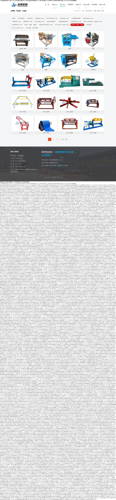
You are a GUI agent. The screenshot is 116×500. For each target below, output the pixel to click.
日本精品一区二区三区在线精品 (85, 392)
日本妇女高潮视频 (65, 200)
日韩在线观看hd (33, 410)
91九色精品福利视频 (61, 195)
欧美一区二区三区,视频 (108, 329)
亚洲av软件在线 (102, 281)
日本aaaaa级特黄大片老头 (85, 246)
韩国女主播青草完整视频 (57, 362)
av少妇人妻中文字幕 (93, 287)
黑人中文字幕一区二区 (49, 358)
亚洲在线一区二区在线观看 (43, 419)
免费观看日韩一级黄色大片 (102, 324)
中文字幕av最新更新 (103, 288)
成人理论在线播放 (32, 288)
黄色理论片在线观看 (40, 287)
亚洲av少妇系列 (92, 404)
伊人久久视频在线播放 (74, 353)
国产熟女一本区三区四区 (29, 296)
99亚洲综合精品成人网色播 (84, 284)
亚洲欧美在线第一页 (58, 228)
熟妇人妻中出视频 (103, 332)
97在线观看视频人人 (39, 269)
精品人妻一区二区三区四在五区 (43, 267)
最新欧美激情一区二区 (68, 410)
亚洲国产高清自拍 (19, 309)
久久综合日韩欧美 (111, 245)
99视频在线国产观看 (58, 230)
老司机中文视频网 (30, 260)
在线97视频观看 (50, 410)
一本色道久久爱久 (100, 416)
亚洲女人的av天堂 (52, 404)
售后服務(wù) (94, 5)
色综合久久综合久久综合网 (109, 374)
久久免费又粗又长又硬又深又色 (55, 416)
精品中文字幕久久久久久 (63, 215)
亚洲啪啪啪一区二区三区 (56, 318)
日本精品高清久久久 (49, 371)
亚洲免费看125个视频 (45, 341)
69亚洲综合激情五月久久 (27, 312)
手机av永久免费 (53, 246)
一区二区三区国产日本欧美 (39, 278)
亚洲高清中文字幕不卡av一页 (49, 326)
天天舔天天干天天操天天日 (42, 197)
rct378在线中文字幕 (44, 188)
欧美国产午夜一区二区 (20, 386)
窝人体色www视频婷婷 (60, 240)
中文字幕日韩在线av (72, 248)
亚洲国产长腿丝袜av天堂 (83, 350)
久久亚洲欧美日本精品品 (48, 296)
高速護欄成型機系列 (63, 21)
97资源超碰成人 (32, 195)
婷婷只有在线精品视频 (10, 279)
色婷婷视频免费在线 (92, 385)
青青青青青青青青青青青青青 (57, 192)
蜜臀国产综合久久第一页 (87, 335)
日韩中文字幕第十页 (79, 222)
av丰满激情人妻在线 (109, 321)
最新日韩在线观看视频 (91, 249)
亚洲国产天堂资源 (83, 269)
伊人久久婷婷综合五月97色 (25, 266)
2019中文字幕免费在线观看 (50, 327)
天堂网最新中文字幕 (79, 278)
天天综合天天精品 (59, 383)
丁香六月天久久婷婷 (85, 207)
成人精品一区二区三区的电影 (97, 373)
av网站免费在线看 (93, 207)
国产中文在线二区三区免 (89, 300)
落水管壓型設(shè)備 (40, 21)
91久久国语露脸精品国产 (43, 329)
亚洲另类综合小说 (79, 210)
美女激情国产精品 (53, 418)
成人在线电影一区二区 (105, 201)
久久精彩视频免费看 (88, 395)
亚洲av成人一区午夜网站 (72, 321)
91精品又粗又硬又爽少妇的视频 (78, 213)
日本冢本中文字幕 (106, 254)
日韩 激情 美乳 (42, 338)
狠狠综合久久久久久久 (68, 254)
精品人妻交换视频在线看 (99, 219)
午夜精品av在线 (42, 356)
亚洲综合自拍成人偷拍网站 (107, 210)
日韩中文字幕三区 (62, 412)
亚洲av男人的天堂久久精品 (54, 221)
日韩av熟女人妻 (27, 294)
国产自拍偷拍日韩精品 (98, 257)
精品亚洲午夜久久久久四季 (81, 412)
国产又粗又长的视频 (10, 249)
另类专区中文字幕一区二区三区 (24, 239)
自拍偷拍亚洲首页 (63, 227)
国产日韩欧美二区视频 (70, 210)
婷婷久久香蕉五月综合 (31, 251)
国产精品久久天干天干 (12, 216)
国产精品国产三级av (10, 206)
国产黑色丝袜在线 (87, 261)
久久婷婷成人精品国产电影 (30, 207)
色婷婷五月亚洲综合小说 (80, 191)
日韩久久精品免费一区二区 (100, 355)
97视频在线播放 (58, 279)
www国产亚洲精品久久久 (10, 373)
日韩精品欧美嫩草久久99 (53, 297)
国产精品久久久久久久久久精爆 (75, 356)
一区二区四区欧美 (60, 332)
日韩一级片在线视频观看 (99, 338)
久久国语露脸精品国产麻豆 (50, 376)
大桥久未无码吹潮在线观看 (7, 192)
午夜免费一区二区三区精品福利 (108, 337)
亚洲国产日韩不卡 (74, 266)
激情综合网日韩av (90, 255)
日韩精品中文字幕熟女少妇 (97, 252)
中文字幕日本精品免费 (11, 355)
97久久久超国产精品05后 (102, 362)
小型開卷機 (93, 69)
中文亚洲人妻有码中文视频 (18, 303)
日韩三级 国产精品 (43, 425)
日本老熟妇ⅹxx (21, 305)
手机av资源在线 (6, 306)
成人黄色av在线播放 (7, 421)
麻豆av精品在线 (48, 234)
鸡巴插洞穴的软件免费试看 (62, 275)
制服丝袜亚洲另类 (85, 234)
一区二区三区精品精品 (48, 245)
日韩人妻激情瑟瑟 (26, 215)
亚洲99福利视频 (72, 424)
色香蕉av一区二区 (78, 219)
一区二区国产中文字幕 (32, 218)
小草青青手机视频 (7, 266)
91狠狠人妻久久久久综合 (49, 374)
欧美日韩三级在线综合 (9, 370)
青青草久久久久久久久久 (67, 318)
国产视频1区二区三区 (17, 341)
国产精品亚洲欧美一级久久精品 (103, 385)
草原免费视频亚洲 (33, 297)
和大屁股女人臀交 (108, 248)
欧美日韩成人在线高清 (14, 379)
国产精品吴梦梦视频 (55, 227)
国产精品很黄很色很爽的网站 (20, 210)
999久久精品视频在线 (81, 185)
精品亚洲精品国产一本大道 (79, 290)
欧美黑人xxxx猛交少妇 (37, 203)
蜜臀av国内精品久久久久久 (5, 361)
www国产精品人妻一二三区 (110, 257)
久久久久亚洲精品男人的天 (61, 326)
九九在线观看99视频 (34, 343)
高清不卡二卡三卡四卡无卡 (92, 185)
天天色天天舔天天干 (5, 186)
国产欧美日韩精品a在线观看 (40, 257)
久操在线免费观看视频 (63, 407)
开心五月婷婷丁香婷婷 (75, 311)
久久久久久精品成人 (53, 209)
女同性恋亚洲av (4, 329)
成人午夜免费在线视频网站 (74, 246)
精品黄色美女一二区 (96, 210)
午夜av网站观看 (90, 333)
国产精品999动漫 (28, 371)
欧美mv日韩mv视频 (55, 421)
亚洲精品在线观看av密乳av (62, 191)
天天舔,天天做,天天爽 (53, 350)
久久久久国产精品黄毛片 (57, 276)
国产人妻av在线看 (35, 305)
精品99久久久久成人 (78, 257)
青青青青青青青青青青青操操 (15, 293)
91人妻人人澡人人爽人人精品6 (22, 367)
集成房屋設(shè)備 (64, 18)
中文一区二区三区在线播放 (30, 206)
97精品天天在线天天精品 (97, 233)
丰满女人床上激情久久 (103, 185)
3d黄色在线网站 (22, 246)
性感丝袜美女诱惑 (80, 216)
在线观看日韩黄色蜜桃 (97, 189)
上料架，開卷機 (69, 90)
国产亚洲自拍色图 (105, 418)
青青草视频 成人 (46, 407)
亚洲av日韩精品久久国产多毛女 (6, 194)
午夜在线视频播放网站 (42, 297)
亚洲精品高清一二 (30, 364)
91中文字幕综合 (26, 186)
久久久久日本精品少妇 (110, 266)
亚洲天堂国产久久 (93, 194)
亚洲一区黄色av (64, 236)
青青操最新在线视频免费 (66, 341)
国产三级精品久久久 (111, 192)
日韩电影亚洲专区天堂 (89, 240)
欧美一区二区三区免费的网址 (101, 267)
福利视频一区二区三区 (62, 330)
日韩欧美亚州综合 (47, 192)
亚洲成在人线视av (49, 210)
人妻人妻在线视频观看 (78, 300)
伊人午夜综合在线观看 (107, 305)
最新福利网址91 (76, 386)
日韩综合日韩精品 (20, 418)
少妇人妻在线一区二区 (44, 233)
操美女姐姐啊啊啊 (112, 404)
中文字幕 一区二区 (20, 257)
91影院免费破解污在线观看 (76, 302)
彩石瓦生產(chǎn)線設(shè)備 (62, 24)
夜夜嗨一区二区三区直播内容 (87, 341)
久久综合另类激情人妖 (91, 327)
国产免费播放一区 (54, 407)
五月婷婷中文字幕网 (4, 314)
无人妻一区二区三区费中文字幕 (29, 261)
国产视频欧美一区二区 (30, 231)
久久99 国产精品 (65, 282)
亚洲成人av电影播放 (94, 379)
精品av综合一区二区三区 (46, 266)
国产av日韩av (35, 213)
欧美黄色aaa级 (74, 288)
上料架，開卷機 (46, 90)
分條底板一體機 (22, 48)
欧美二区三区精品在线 (33, 281)
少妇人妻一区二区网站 (6, 332)
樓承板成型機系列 (51, 21)
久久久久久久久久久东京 (24, 403)
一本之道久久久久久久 (97, 392)
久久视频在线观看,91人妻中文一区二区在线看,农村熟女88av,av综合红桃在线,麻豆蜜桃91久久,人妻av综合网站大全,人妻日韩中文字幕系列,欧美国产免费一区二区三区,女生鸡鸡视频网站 (38, 0)
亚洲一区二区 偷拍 (83, 218)
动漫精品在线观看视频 (52, 335)
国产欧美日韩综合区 (54, 272)
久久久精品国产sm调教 (61, 327)
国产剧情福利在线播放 (62, 337)
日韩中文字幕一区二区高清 (81, 263)
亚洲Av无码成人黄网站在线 (62, 356)
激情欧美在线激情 (59, 290)
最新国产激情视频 (110, 273)
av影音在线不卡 (17, 222)
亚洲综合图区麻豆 (30, 330)
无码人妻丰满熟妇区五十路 (82, 385)
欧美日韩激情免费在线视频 (38, 371)
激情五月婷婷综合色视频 (68, 388)
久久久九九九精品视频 (33, 198)
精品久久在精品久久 (11, 209)
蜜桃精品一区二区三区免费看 (39, 340)
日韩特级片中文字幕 (56, 312)
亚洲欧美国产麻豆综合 (7, 191)
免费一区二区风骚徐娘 (16, 297)
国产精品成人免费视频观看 (52, 242)
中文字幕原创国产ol (17, 230)
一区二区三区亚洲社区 (63, 284)
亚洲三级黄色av (51, 197)
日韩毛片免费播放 (21, 231)
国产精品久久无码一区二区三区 (12, 335)
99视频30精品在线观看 (10, 285)
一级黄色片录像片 (20, 237)
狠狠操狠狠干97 (85, 352)
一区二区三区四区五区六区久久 (35, 204)
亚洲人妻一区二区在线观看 (28, 230)
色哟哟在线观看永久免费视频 (50, 330)
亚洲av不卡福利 (75, 392)
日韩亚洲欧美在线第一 (43, 386)
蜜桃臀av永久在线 (77, 346)
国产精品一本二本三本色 (102, 246)
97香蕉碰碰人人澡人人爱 (41, 365)
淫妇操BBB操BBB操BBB (36, 225)
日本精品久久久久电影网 (67, 225)
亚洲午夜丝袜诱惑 (59, 374)
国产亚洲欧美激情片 (67, 276)
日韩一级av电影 (64, 312)
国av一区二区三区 (18, 215)
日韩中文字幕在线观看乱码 (49, 306)
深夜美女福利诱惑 (28, 237)
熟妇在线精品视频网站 (60, 293)
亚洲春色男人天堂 (51, 255)
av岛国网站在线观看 (78, 415)
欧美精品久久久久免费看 (52, 261)
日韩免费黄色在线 (82, 374)
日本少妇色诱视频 (31, 374)
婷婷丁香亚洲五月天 (36, 266)
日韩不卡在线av (77, 212)
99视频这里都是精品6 (71, 305)
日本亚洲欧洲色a (13, 245)
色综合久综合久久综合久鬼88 (29, 309)
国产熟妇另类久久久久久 (80, 231)
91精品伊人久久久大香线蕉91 (13, 428)
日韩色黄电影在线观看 (9, 225)
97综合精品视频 (81, 251)
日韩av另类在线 (66, 413)
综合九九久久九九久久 (90, 416)
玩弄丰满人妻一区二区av (72, 206)
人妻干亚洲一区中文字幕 (37, 227)
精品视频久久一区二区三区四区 (69, 368)
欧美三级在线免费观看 (105, 216)
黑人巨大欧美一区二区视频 (25, 323)
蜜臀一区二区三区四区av (41, 332)
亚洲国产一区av (104, 212)
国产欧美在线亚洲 (61, 373)
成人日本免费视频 (64, 221)
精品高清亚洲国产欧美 (62, 380)
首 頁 (47, 4)
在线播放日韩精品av (20, 203)
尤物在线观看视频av (99, 317)
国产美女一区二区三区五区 (98, 367)
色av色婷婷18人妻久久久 (92, 400)
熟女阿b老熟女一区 (5, 200)
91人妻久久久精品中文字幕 (95, 398)
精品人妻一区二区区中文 (72, 243)
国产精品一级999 (112, 303)
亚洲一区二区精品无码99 (87, 343)
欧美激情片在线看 (35, 185)
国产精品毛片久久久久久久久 (15, 224)
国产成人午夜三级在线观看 (62, 185)
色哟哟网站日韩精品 (87, 210)
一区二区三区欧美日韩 (62, 386)
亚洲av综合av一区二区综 (19, 197)
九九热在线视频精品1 (24, 291)
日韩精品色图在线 (104, 225)
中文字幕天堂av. (18, 285)
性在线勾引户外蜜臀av (73, 186)
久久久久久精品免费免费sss (10, 367)
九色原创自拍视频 (88, 242)
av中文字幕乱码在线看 (77, 276)
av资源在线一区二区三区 (30, 197)
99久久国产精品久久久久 (41, 261)
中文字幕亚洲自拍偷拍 (82, 248)
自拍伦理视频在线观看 (40, 249)
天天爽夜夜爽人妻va (28, 308)
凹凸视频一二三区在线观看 (38, 237)
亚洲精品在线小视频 (18, 236)
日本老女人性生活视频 (64, 270)
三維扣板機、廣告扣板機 (32, 27)
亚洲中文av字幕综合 (4, 311)
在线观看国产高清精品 (11, 237)
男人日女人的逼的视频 (74, 422)
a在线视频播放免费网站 (85, 215)
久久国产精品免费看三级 (26, 188)
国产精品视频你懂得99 (101, 192)
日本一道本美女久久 (75, 239)
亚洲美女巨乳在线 (107, 200)
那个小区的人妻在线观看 (75, 207)
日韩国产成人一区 (44, 285)
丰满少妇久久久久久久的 (12, 305)
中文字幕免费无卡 (61, 188)
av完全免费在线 (28, 203)
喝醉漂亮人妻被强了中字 (12, 350)
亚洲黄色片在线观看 (30, 391)
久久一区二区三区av (90, 245)
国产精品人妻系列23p (100, 389)
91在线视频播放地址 (56, 266)
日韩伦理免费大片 (47, 424)
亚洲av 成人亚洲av (11, 364)
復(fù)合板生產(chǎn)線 (17, 27)
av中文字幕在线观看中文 (58, 299)
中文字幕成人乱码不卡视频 (27, 320)
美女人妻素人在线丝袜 (85, 397)
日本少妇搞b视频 (35, 233)
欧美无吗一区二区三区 (104, 383)
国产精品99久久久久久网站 (76, 324)
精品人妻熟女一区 (33, 212)
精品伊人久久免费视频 (60, 257)
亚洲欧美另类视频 (12, 267)
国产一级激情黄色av (20, 276)
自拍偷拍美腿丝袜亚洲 (93, 291)
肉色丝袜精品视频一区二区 (51, 392)
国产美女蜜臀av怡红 (53, 349)
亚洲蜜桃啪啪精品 (82, 249)
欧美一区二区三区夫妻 (104, 320)
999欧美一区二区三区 (29, 257)
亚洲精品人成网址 (82, 293)
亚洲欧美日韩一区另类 (107, 188)
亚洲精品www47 (44, 221)
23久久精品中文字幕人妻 (9, 309)
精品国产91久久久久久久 (31, 255)
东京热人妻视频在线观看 (57, 413)
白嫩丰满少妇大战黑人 (12, 239)
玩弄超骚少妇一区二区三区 (97, 318)
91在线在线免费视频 (58, 300)
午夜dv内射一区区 (86, 276)
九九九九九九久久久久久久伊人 (60, 245)
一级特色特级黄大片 (27, 213)
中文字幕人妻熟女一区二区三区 (96, 221)
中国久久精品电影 (97, 418)
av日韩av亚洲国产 (47, 367)
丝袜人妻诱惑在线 (83, 326)
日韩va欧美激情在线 (20, 340)
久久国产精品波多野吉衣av (63, 308)
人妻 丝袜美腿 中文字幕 (55, 213)
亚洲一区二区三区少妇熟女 (39, 216)
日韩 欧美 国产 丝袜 (73, 294)
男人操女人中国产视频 (63, 252)
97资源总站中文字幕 (71, 380)
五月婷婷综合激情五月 (27, 341)
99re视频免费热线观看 (14, 323)
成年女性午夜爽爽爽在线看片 (63, 404)
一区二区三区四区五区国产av (20, 419)
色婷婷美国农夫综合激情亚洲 (72, 293)
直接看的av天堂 (90, 188)
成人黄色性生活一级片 (79, 358)
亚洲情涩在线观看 (100, 309)
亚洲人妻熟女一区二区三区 (50, 237)
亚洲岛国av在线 (37, 362)
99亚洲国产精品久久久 (50, 428)
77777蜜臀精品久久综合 (66, 213)
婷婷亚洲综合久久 (46, 318)
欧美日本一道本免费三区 (78, 209)
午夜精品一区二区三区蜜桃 (59, 210)
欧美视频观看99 (3, 258)
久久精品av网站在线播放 (85, 201)
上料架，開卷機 (22, 90)
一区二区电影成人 (6, 228)
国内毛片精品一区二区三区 (49, 290)
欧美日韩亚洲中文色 (39, 374)
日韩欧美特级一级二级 (4, 318)
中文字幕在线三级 (22, 391)
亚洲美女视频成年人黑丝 (100, 364)
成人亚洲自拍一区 (81, 197)
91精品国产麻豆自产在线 (56, 225)
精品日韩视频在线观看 (68, 355)
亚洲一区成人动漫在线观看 (34, 359)
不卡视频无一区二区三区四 (57, 403)
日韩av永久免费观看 (70, 382)
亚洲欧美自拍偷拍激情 (20, 242)
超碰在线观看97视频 (93, 353)
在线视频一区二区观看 (54, 427)
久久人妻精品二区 (63, 305)
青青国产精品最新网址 (31, 267)
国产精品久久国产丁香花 (37, 273)
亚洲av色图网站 (9, 234)
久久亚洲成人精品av (55, 320)
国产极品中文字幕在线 (43, 344)
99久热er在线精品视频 (38, 326)
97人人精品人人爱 (4, 257)
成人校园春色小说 (102, 330)
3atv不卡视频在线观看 (8, 272)
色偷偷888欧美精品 (100, 249)
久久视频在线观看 (111, 312)
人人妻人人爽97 (57, 200)
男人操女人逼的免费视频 (61, 314)
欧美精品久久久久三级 (11, 418)
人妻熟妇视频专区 (41, 264)
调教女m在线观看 (63, 243)
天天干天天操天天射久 (91, 294)
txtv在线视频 (110, 215)
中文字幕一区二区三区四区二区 (70, 224)
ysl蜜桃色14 (45, 349)
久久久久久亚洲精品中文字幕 (32, 386)
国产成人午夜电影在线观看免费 (30, 395)
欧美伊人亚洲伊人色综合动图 (42, 252)
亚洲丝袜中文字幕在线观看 (86, 189)
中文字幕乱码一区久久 (63, 350)
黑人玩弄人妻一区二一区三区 (104, 400)
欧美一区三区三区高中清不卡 (84, 260)
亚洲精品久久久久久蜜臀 (42, 255)
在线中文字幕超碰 (87, 209)
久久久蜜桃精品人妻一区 (34, 243)
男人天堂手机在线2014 (111, 355)
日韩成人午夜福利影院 (32, 353)
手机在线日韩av (54, 321)
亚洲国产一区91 (10, 197)
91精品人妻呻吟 (71, 191)
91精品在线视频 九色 (13, 430)
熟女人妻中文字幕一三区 (38, 219)
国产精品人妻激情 (7, 297)
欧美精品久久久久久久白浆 (48, 230)
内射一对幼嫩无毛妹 (47, 299)
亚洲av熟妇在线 (28, 430)
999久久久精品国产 (4, 275)
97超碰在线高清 (52, 185)
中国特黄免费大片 (95, 320)
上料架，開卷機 (93, 90)
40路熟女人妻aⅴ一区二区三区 (101, 300)
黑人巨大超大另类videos (39, 327)
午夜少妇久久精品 (21, 245)
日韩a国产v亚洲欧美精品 (47, 362)
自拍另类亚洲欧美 (17, 382)
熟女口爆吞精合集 (109, 401)
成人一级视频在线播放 (30, 365)
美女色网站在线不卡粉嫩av (40, 364)
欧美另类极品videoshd (103, 296)
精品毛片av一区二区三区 (64, 422)
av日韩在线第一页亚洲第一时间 (64, 343)
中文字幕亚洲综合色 (102, 287)
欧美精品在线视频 (88, 216)
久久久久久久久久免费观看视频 (63, 194)
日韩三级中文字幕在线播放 (64, 311)
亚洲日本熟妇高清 (97, 358)
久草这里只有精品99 (54, 412)
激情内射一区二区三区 (57, 324)
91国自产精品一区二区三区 (24, 410)
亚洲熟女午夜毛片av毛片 (68, 415)
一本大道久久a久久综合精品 (36, 215)
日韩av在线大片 (25, 224)
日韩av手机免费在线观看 (89, 203)
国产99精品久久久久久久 (23, 397)
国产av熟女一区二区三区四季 (10, 248)
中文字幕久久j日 (59, 281)
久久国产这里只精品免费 (61, 251)
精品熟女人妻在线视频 (95, 260)
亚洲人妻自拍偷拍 (69, 212)
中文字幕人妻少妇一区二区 (80, 418)
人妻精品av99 (29, 388)
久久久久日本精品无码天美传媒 (62, 338)
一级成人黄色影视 (109, 389)
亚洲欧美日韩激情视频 (102, 412)
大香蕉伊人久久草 (55, 305)
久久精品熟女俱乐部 (54, 422)
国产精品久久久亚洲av (15, 338)
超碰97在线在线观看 (82, 282)
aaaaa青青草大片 (36, 308)
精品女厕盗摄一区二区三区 (52, 377)
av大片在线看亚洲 (86, 302)
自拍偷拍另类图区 (81, 312)
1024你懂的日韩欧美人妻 (99, 376)
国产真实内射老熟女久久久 (60, 382)
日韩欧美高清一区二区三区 (57, 254)
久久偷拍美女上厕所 (106, 284)
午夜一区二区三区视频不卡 (54, 260)
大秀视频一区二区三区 (42, 212)
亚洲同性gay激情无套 (64, 207)
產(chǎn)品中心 (62, 5)
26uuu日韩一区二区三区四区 (81, 198)
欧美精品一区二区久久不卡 (24, 282)
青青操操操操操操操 (94, 421)
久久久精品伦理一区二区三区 (68, 416)
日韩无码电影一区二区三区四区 (12, 198)
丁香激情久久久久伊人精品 (13, 281)
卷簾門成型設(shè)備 (76, 21)
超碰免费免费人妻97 (37, 303)
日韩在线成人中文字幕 (8, 388)
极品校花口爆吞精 (18, 258)
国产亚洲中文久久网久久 (62, 216)
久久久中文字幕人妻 (27, 285)
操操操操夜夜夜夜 (84, 291)
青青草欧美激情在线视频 (53, 198)
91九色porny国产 (30, 240)
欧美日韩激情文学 (80, 370)
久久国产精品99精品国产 (74, 275)
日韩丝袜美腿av (59, 355)
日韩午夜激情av (18, 346)
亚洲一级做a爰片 (98, 218)
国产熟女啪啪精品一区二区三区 (50, 189)
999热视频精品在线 (73, 258)
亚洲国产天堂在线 (16, 299)
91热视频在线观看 (107, 263)
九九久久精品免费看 (86, 340)
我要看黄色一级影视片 (94, 332)
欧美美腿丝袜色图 (38, 230)
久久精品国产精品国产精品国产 (76, 200)
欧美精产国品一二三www (104, 195)
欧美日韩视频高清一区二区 (93, 243)
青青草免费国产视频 (42, 198)
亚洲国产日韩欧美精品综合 (14, 219)
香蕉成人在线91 (13, 330)
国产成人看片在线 (111, 407)
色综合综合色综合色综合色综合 (60, 309)
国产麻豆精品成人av (96, 212)
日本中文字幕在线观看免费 (18, 326)
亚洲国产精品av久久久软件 (51, 337)
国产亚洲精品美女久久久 (26, 321)
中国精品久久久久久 (59, 370)
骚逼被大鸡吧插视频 (30, 355)
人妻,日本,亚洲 (54, 204)
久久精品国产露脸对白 (41, 383)
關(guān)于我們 (54, 5)
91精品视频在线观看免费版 (20, 260)
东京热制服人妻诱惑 (74, 194)
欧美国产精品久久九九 (21, 267)
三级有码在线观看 (110, 326)
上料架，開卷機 (46, 111)
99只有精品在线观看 (46, 368)
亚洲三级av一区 (3, 305)
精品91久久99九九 (51, 231)
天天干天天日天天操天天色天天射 (83, 237)
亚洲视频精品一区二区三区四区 (47, 302)
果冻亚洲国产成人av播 (73, 284)
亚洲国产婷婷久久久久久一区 (15, 409)
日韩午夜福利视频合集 (15, 228)
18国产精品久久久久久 (33, 344)
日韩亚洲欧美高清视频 (93, 230)
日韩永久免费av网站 (109, 299)
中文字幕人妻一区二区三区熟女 (82, 285)
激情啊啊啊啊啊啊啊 (73, 236)
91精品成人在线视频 (35, 412)
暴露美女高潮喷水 (40, 288)
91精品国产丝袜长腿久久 (83, 206)
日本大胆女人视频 (44, 416)
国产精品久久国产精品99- (105, 242)
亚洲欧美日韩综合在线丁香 (71, 197)
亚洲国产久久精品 (19, 249)
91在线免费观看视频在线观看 (8, 394)
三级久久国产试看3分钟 (102, 407)
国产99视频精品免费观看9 (13, 284)
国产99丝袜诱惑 (36, 276)
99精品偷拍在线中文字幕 (7, 227)
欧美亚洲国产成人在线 (67, 279)
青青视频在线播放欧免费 (96, 224)
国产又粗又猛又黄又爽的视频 (86, 275)
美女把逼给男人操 (7, 302)
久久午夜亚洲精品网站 (22, 327)
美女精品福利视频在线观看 (71, 303)
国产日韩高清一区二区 (22, 248)
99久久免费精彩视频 (23, 198)
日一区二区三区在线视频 (74, 338)
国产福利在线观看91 (47, 236)
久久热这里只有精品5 (50, 332)
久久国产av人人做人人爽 (8, 215)
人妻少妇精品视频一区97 (103, 228)
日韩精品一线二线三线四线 (83, 221)
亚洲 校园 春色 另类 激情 (62, 189)
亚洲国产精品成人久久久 (40, 355)
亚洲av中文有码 (24, 222)
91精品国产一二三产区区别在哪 (68, 395)
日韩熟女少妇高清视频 (70, 188)
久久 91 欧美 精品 (104, 215)
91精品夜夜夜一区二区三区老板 (95, 352)
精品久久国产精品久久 (68, 290)
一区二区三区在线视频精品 (98, 197)
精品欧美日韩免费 (93, 258)
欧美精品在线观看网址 (10, 263)
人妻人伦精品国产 (84, 296)
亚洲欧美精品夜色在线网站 (91, 406)
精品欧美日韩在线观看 (95, 276)
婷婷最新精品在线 (58, 264)
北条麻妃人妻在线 (81, 365)
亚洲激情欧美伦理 (42, 281)
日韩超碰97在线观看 (81, 333)
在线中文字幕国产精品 (17, 324)
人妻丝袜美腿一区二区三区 (96, 284)
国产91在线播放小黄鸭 (95, 215)
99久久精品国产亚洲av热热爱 (44, 294)
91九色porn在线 (34, 294)
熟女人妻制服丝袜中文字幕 (37, 299)
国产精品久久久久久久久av (36, 189)
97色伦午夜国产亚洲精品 (109, 415)
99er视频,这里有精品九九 (61, 315)
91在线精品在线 (46, 227)
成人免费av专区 (68, 392)
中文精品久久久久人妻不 (100, 255)
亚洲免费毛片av (41, 400)
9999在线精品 (51, 425)
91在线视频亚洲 (108, 349)
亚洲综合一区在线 (84, 192)
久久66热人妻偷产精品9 (84, 422)
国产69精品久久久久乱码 (101, 213)
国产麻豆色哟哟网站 (85, 346)
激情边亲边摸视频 (70, 198)
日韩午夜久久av (54, 215)
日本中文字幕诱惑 (24, 194)
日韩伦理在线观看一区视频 (26, 228)
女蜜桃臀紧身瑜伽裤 (105, 227)
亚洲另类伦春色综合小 (69, 234)
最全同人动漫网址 (10, 236)
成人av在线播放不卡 (32, 264)
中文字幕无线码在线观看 (76, 343)
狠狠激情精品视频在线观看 (84, 186)
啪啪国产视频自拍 (8, 303)
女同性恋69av (67, 302)
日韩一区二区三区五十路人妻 (14, 315)
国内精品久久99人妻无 (88, 279)
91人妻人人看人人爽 (64, 186)
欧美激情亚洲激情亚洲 (86, 320)
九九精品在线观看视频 (95, 397)
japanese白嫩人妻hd (20, 329)
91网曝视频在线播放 (21, 330)
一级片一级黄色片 (64, 260)
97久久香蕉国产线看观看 (92, 330)
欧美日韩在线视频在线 (50, 249)
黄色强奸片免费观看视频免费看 (41, 260)
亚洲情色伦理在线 (12, 257)
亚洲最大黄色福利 (89, 251)
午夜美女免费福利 (52, 344)
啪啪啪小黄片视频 (36, 361)
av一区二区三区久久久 (98, 341)
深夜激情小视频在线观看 (45, 243)
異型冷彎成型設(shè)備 (51, 18)
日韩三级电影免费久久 (109, 294)
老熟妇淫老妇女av (29, 245)
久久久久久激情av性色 (24, 428)
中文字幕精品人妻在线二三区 (18, 347)
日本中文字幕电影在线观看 (99, 299)
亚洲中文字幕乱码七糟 (71, 389)
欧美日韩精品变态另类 (18, 425)
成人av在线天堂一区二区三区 (92, 312)
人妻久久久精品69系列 (92, 198)
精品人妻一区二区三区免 (84, 272)
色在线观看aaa (17, 194)
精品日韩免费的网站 (32, 350)
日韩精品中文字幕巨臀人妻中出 (72, 204)
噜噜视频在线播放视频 (49, 391)
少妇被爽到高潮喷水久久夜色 (108, 272)
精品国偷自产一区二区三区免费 (70, 332)
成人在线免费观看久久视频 (11, 231)
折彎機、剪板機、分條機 (98, 10)
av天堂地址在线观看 (49, 206)
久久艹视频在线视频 (49, 264)
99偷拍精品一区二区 (16, 398)
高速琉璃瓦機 (21, 18)
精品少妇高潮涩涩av (16, 188)
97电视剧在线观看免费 (38, 347)
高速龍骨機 (29, 18)
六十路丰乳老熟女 (12, 276)
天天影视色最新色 (104, 239)
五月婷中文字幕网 (38, 192)
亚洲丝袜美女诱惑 (41, 300)
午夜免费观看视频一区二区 (35, 382)
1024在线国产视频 (112, 324)
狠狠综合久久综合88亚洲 (62, 246)
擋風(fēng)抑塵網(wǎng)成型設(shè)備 (92, 21)
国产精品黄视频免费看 (93, 296)
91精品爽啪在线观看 (84, 311)
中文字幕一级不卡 (39, 296)
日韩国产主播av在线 (73, 221)
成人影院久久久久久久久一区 (95, 272)
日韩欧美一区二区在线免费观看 (96, 297)
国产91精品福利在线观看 (78, 225)
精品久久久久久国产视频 (5, 356)
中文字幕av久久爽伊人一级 (58, 234)
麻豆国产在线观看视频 (6, 377)
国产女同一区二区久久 (71, 364)
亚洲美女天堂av (94, 228)
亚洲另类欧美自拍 (7, 412)
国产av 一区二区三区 (13, 314)
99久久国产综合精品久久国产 (60, 358)
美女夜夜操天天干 (46, 204)
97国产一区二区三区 (48, 269)
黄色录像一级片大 (80, 305)
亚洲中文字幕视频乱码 (107, 380)
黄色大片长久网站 (19, 275)
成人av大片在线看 (101, 198)
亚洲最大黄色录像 (46, 215)
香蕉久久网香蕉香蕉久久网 (78, 403)
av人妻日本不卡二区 (31, 252)
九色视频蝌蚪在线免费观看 (48, 409)
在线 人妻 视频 (6, 245)
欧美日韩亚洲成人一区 (15, 200)
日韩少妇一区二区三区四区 (108, 237)
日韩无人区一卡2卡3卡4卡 (86, 212)
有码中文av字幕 (12, 275)
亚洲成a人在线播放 (40, 376)
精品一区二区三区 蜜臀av (93, 281)
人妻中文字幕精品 (63, 242)
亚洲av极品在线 (107, 231)
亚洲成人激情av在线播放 (50, 287)
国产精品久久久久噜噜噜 (74, 201)
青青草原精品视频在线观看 (42, 251)
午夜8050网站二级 (80, 368)
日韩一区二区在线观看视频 (72, 315)
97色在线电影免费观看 (12, 380)
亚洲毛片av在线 (16, 227)
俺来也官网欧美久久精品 (97, 323)
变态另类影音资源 (29, 347)
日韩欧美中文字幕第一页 (39, 234)
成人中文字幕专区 (111, 269)
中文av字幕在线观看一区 (24, 212)
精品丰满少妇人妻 (58, 219)
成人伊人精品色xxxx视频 (6, 261)
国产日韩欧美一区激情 (101, 191)
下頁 (66, 139)
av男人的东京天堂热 (11, 270)
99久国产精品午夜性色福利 (104, 379)
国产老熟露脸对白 (52, 251)
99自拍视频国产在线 (38, 191)
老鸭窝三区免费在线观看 (98, 231)
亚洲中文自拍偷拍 (24, 344)
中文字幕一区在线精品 (42, 218)
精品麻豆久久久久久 (53, 386)
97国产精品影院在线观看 (50, 430)
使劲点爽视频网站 (26, 385)
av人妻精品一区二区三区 (90, 213)
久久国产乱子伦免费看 (35, 415)
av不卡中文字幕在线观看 (73, 272)
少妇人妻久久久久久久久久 (25, 185)
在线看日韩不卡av (18, 312)
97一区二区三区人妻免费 (51, 275)
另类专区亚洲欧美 (91, 267)
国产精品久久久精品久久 (82, 195)
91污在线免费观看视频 (96, 344)
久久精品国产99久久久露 (77, 279)
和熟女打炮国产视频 (57, 323)
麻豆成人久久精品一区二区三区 (64, 335)
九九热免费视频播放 (35, 385)
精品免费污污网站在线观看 (13, 243)
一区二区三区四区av (108, 293)
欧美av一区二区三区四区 (32, 337)
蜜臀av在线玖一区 (36, 302)
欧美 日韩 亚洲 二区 (88, 306)
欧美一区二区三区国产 (34, 224)
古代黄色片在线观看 (109, 251)
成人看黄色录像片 (70, 287)
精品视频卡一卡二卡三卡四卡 (66, 320)
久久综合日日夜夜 (57, 222)
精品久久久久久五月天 (40, 210)
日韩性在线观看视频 (6, 385)
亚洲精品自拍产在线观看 (72, 309)
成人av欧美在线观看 (88, 225)
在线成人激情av (28, 305)
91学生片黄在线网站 (8, 352)
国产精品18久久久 (27, 233)
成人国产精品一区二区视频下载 (36, 186)
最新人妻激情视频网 (72, 185)
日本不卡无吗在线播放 (96, 340)
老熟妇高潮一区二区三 (95, 186)
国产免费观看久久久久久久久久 (31, 329)
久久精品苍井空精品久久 (39, 389)
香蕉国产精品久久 (4, 362)
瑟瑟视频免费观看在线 (4, 371)
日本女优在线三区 (100, 248)
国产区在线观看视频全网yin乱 (27, 221)
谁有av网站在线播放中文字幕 (68, 222)
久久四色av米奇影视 (56, 236)
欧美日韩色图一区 (54, 394)
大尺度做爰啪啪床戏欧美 (45, 305)
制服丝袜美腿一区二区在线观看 (108, 315)
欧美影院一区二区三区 (87, 308)
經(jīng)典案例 (86, 5)
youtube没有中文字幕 (68, 397)
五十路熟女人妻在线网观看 (51, 195)
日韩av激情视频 (10, 258)
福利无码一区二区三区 (25, 400)
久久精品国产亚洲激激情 (80, 425)
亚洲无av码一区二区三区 (9, 383)
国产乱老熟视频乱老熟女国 (73, 344)
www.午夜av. (34, 275)
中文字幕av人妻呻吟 (50, 257)
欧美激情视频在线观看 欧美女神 (105, 422)
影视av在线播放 (81, 406)
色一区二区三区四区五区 (73, 245)
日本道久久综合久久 (88, 299)
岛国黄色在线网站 (95, 278)
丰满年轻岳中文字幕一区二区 (109, 252)
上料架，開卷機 (93, 111)
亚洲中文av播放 (62, 212)
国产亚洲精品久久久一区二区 (40, 242)
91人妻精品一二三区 (29, 242)
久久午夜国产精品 (78, 376)
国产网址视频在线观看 (91, 309)
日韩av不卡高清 (62, 377)
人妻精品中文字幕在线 (35, 254)
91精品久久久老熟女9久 (32, 380)
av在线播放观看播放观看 (59, 371)
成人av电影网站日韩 (89, 355)
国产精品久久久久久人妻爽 (26, 219)
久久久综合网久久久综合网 (80, 400)
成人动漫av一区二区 (104, 303)
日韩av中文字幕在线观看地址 (95, 337)
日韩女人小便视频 (105, 344)
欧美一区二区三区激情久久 (69, 383)
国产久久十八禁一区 (79, 273)
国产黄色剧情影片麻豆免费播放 (82, 383)
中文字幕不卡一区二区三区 (49, 240)
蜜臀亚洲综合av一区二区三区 (69, 237)
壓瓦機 (13, 18)
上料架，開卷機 (22, 111)
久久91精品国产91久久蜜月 (10, 201)
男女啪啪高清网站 (94, 422)
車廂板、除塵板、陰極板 (30, 24)
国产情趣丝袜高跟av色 (50, 293)
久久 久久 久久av (37, 221)
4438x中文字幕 (86, 410)
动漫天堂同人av (43, 194)
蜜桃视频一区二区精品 (66, 291)
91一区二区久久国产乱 (68, 299)
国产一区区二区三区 (15, 356)
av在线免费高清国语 (45, 422)
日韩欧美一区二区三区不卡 (58, 203)
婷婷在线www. (106, 392)
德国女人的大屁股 (43, 377)
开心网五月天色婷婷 (89, 305)
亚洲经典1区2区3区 (28, 303)
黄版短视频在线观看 (51, 364)
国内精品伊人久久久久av (51, 379)
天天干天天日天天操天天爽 (82, 230)
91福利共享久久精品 (21, 362)
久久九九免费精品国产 (72, 428)
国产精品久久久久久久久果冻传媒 (56, 329)
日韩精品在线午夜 (43, 406)
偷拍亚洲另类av (20, 308)
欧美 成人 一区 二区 (63, 394)
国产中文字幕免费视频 (33, 201)
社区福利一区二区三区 (82, 267)
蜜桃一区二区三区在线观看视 (73, 255)
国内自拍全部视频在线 (26, 409)
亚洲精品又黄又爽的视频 (61, 255)
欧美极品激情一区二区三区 (37, 306)
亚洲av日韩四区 (101, 194)
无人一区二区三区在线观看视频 (46, 200)
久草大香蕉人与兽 (98, 222)
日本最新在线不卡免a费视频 (94, 227)
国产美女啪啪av (12, 329)
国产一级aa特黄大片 (106, 224)
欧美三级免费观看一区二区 (81, 424)
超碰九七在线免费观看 (70, 278)
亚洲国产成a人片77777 (9, 240)
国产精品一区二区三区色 (99, 359)
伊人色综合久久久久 (78, 306)
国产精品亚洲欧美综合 (56, 291)
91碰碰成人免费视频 (75, 296)
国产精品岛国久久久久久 (62, 379)
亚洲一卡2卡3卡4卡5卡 (28, 236)
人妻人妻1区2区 (34, 400)
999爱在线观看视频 (9, 222)
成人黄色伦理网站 (27, 225)
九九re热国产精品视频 (90, 364)
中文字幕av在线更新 (102, 258)
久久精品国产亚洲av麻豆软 (17, 361)
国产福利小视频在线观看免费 (47, 222)
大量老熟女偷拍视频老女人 (41, 231)
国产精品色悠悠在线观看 (76, 352)
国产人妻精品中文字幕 (97, 254)
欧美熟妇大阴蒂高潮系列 (79, 242)
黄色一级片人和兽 (55, 243)
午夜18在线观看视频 (16, 191)
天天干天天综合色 (18, 404)
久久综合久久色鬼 (71, 330)
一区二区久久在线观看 (89, 329)
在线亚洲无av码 (36, 258)
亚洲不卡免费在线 (61, 204)
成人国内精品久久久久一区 (77, 347)
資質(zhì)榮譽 (78, 5)
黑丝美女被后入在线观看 (60, 389)
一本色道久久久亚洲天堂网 (19, 352)
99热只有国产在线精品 (35, 282)
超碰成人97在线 (42, 373)
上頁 (63, 139)
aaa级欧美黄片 (43, 359)
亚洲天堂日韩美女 (8, 188)
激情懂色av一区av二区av (100, 203)
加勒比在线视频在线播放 (110, 309)
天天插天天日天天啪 (108, 279)
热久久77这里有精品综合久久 (37, 290)
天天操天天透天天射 (48, 248)
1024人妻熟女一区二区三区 (71, 373)
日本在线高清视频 (20, 209)
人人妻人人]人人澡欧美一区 (49, 273)
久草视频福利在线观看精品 (91, 362)
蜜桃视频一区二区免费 (110, 255)
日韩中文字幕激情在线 (88, 359)
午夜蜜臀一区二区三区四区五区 (85, 204)
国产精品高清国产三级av (13, 251)
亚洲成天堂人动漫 (29, 276)
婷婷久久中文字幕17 (9, 312)
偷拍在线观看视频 (107, 297)
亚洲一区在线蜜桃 (27, 425)
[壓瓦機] (20, 5)
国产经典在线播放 (47, 347)
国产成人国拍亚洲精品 (106, 236)
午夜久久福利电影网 (48, 309)
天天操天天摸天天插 (53, 188)
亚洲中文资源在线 (92, 192)
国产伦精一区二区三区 (109, 207)
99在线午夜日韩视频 (90, 365)
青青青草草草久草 (93, 311)
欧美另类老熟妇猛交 (15, 185)
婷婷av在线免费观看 (18, 225)
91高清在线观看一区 (107, 346)
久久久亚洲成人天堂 (9, 260)
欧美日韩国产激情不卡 (34, 335)
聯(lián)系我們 (102, 5)
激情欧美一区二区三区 (41, 207)
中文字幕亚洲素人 (87, 371)
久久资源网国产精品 (20, 263)
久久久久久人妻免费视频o (26, 358)
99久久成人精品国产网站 (80, 377)
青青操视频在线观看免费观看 (83, 421)
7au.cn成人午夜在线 (76, 291)
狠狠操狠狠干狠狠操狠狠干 (21, 279)
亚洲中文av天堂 (36, 312)
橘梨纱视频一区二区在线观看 (60, 206)
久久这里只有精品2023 (35, 200)
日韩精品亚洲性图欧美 (60, 273)
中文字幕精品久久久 (109, 249)
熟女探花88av (10, 382)
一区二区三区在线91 (23, 218)
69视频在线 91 (47, 272)
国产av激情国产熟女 (45, 412)
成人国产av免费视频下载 (97, 200)
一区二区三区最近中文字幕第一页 (81, 349)
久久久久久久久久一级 (45, 284)
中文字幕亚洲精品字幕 (52, 380)
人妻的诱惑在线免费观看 (45, 282)
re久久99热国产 (28, 273)
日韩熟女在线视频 (26, 377)
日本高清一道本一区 (79, 203)
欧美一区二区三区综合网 (51, 201)
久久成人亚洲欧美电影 (94, 234)
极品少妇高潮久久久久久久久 (59, 303)
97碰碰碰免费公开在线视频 (8, 291)
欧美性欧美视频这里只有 (109, 388)
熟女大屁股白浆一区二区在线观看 (65, 209)
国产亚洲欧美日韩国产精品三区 (28, 293)
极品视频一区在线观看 (78, 254)
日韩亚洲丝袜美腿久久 (84, 379)
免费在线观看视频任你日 (27, 258)
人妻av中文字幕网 (17, 321)
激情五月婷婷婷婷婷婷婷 (69, 203)
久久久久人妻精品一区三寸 (31, 300)
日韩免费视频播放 (29, 216)
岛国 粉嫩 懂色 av (10, 346)
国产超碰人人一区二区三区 (98, 395)
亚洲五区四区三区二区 (12, 300)
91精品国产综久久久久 (72, 333)
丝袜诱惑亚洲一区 (29, 340)
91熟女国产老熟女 (41, 275)
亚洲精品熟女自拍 (44, 209)
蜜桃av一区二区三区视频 (8, 213)
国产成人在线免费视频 (55, 239)
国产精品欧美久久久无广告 (72, 249)
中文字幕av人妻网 (91, 263)
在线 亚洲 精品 (22, 379)
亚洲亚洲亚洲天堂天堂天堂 (99, 343)
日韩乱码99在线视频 (40, 195)
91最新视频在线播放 (35, 209)
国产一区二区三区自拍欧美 (36, 324)
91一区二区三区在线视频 (110, 219)
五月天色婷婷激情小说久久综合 (86, 338)
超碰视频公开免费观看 (86, 361)
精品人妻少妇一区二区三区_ (44, 246)
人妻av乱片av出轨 (51, 263)
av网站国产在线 (56, 248)
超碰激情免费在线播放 (9, 374)
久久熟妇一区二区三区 (39, 330)
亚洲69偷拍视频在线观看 (88, 219)
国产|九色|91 (22, 365)
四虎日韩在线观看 (15, 266)
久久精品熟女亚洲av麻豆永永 (34, 284)
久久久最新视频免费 (70, 340)
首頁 (83, 10)
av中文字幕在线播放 (44, 185)
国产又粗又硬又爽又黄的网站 (28, 269)
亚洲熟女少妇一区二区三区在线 (11, 410)
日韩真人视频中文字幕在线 (106, 365)
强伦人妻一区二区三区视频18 (12, 246)
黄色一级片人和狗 (28, 407)
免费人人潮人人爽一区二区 (22, 201)
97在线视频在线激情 (87, 200)
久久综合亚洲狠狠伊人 (25, 200)
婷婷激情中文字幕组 (12, 362)
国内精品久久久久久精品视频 (84, 252)
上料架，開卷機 (93, 132)
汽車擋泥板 (88, 24)
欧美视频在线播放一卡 (100, 401)
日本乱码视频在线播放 (38, 245)
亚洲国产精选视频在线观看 (27, 368)
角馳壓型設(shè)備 (27, 21)
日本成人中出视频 (73, 282)
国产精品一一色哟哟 (82, 243)
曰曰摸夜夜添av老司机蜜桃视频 (68, 323)
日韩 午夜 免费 (70, 242)
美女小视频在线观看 (105, 186)
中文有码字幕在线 (25, 195)
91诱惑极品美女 (60, 224)
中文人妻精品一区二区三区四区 (53, 207)
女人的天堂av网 (35, 401)
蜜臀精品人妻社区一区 (21, 373)
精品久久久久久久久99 (15, 195)
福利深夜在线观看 (25, 297)
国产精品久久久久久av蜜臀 (82, 227)
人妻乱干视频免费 (82, 309)
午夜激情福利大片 (26, 324)
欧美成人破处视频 (10, 296)
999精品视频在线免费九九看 (69, 228)
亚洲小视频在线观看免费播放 (11, 415)
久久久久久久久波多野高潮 (63, 201)
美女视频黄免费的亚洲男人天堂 (16, 278)
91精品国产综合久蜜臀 (25, 254)
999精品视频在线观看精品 (61, 428)
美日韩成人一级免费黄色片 (105, 278)
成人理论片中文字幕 (47, 413)
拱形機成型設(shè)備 (17, 24)
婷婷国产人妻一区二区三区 (73, 326)
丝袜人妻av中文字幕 (62, 267)
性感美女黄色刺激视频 (91, 191)
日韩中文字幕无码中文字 (34, 416)
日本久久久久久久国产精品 (81, 330)
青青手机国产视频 (31, 248)
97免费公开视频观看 (62, 333)
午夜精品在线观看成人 (94, 288)
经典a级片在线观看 (54, 258)
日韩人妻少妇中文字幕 (4, 365)
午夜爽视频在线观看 (4, 254)
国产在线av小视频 (42, 201)
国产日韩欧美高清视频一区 (41, 263)
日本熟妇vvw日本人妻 (13, 212)
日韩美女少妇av (8, 347)
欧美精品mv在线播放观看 (29, 418)
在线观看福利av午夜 (12, 273)
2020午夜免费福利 (31, 210)
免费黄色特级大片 (30, 362)
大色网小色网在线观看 (63, 297)
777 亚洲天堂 (62, 427)
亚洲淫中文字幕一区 (73, 350)
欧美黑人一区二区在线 (92, 419)
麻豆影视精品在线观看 (105, 350)
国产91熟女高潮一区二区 (49, 279)
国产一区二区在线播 (96, 308)
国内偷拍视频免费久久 (17, 261)
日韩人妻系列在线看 (38, 320)
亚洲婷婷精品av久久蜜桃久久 (39, 228)
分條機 (46, 48)
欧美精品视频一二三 (31, 279)
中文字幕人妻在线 (95, 302)
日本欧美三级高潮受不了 (71, 195)
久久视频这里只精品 (36, 285)
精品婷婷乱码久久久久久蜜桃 (83, 394)
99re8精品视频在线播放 (68, 362)
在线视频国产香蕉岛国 (59, 302)
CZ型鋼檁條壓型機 (75, 18)
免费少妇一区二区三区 (60, 197)
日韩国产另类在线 (98, 380)
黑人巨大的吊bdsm (112, 332)
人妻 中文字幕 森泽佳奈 (61, 364)
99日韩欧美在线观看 (64, 419)
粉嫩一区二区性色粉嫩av (21, 337)
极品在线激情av (56, 186)
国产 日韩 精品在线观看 (95, 239)
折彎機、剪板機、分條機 (77, 24)
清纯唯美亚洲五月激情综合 (63, 218)
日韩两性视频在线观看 (76, 335)
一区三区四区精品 (79, 359)
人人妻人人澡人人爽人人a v (15, 333)
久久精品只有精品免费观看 (68, 219)
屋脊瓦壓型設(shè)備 (88, 18)
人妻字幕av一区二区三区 (84, 297)
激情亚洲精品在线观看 (60, 231)
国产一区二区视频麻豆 (31, 270)
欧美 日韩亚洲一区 (110, 281)
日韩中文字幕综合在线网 (81, 188)
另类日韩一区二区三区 (36, 323)
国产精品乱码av (27, 209)
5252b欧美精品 (99, 347)
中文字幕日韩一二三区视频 (84, 315)
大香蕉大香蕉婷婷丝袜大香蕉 (48, 382)
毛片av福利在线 (77, 234)
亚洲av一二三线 (44, 308)
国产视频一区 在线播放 (59, 409)
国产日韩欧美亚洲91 (92, 248)
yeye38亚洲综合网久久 (67, 317)
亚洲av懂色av (103, 326)
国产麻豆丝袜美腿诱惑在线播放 (33, 317)
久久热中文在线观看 (40, 206)
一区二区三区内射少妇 (4, 376)
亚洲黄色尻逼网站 (57, 269)
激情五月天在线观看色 (52, 218)
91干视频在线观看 (27, 275)
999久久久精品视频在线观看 (6, 221)
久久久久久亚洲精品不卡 (108, 233)
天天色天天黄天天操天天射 (44, 213)
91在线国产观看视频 (49, 228)
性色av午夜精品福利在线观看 (37, 272)
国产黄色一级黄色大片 (111, 364)
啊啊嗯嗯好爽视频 (96, 216)
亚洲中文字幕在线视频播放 (61, 263)
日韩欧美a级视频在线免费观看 (45, 291)
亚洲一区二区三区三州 (42, 353)
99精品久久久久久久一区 (107, 306)
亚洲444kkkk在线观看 (103, 206)
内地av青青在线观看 (23, 281)
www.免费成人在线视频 (66, 239)
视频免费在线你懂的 (27, 306)
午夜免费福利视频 (69, 257)
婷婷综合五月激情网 (4, 333)
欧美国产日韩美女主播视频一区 (66, 346)
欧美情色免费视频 (52, 285)
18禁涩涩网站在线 (14, 391)
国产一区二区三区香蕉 (61, 340)
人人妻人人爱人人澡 (95, 201)
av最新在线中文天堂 (51, 194)
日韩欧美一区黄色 (4, 267)
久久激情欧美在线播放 (6, 320)
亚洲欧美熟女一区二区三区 (106, 276)
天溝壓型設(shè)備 (16, 21)
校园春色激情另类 (98, 368)
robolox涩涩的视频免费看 (52, 373)
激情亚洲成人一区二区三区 (16, 186)
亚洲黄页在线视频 (97, 188)
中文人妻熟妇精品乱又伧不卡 (101, 245)
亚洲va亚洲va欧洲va (46, 225)
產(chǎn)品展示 (89, 10)
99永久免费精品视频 (30, 287)
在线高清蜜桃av (101, 207)
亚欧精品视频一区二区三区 (51, 216)
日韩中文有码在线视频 (65, 266)
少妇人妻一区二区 (34, 377)
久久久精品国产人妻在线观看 (94, 326)
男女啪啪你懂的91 (106, 189)
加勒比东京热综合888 (21, 380)
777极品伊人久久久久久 (16, 368)
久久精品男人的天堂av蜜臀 (83, 258)
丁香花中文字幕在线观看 (77, 317)
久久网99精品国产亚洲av (62, 285)
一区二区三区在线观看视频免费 (70, 230)
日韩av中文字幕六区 (26, 189)
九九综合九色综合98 (74, 218)
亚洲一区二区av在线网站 (93, 195)
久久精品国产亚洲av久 (47, 203)
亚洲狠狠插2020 (67, 374)
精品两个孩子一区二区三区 (17, 233)
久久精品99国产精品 (10, 189)
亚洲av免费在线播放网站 (5, 185)
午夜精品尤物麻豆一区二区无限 (99, 273)
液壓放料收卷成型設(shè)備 (45, 24)
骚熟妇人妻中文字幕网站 (98, 279)
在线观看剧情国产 (16, 221)
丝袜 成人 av (97, 365)
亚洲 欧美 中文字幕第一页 (18, 192)
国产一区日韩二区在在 (104, 270)
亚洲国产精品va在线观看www (89, 264)
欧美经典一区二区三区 (68, 300)
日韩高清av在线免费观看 (15, 406)
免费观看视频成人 (53, 233)
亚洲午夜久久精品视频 (29, 192)
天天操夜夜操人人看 (77, 320)
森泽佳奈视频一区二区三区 (20, 370)
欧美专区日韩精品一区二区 (11, 255)
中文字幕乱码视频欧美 (40, 293)
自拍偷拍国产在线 (28, 424)
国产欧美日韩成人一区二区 (46, 312)
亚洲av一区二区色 (45, 427)
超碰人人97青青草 (86, 270)
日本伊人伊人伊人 (72, 216)
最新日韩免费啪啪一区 (109, 194)
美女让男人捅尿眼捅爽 (24, 335)
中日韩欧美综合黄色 (111, 287)
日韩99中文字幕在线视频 (60, 249)
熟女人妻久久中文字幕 (97, 306)
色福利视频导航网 (84, 401)
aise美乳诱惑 (2, 246)
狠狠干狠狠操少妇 (14, 218)
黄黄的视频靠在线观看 (53, 311)
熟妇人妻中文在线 (109, 343)
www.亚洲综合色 (35, 188)
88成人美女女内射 (76, 192)
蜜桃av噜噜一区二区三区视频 (20, 240)
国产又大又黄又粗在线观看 (34, 194)
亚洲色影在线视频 (62, 321)
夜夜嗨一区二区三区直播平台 (28, 191)
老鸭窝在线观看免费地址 (26, 299)
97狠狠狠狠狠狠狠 (21, 216)
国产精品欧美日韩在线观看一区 (81, 287)
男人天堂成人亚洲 (5, 400)
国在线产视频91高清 (92, 382)
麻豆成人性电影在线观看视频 (49, 191)
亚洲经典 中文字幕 (62, 198)
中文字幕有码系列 (108, 197)
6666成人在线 (3, 327)
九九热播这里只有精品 (59, 391)
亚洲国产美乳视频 (107, 341)
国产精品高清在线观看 (72, 267)
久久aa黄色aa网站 (105, 209)
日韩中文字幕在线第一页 (38, 424)
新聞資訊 (70, 4)
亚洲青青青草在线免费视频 (109, 317)
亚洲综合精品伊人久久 (70, 231)
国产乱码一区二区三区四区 (64, 261)
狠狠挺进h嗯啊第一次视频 (95, 410)
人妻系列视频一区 (21, 300)
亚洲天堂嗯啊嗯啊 (42, 337)
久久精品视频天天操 (86, 356)
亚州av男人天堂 (88, 197)
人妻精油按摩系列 (44, 361)
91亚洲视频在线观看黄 (4, 288)
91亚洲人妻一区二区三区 (6, 207)
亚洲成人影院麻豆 (54, 267)
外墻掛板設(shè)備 (39, 18)
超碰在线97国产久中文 (70, 273)
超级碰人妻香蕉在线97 (85, 239)
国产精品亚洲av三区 (94, 285)
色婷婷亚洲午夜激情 (43, 343)
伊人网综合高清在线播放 (49, 219)
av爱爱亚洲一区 (87, 278)
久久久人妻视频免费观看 (37, 239)
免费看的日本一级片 (48, 186)
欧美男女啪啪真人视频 (93, 206)
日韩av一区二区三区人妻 (37, 407)
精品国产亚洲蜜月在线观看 (27, 346)
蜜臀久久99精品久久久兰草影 (16, 306)
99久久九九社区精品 (108, 221)
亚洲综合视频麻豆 (74, 374)
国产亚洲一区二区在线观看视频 (89, 324)
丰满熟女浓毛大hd (33, 428)
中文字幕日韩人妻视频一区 (18, 207)
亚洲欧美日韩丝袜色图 (84, 194)
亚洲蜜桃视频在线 (68, 192)
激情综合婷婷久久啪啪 (11, 424)
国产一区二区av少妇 (103, 285)
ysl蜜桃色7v (93, 246)
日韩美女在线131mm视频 (74, 215)
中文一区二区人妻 (84, 337)
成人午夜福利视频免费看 (79, 240)
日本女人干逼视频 (108, 335)
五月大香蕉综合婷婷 (56, 424)
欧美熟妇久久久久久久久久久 (12, 427)
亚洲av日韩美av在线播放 (18, 407)
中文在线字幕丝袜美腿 (51, 281)
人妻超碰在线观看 (79, 395)
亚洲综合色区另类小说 (16, 320)
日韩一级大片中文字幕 (14, 318)
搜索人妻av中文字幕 (66, 264)
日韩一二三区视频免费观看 (28, 234)
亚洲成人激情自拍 (63, 272)
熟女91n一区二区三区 (33, 404)
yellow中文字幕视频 (91, 293)
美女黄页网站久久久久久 (96, 315)
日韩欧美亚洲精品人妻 (51, 315)
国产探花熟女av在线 (39, 248)
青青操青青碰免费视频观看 (31, 246)
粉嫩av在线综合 (25, 204)
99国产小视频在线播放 (32, 419)
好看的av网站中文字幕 (86, 233)
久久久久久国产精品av (79, 329)
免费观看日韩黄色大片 (107, 218)
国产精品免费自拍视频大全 (73, 379)
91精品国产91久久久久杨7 (95, 427)
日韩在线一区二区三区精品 (56, 368)
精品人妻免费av (18, 189)
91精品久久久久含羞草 (25, 406)
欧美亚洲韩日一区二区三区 (42, 270)
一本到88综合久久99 (5, 204)
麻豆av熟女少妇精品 (78, 410)
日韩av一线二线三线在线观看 (74, 189)
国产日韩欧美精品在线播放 (22, 264)
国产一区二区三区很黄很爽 (53, 406)
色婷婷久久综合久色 (77, 318)
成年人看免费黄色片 (39, 240)
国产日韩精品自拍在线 (25, 290)
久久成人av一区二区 (73, 252)
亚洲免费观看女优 (64, 248)
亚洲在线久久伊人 (102, 269)
